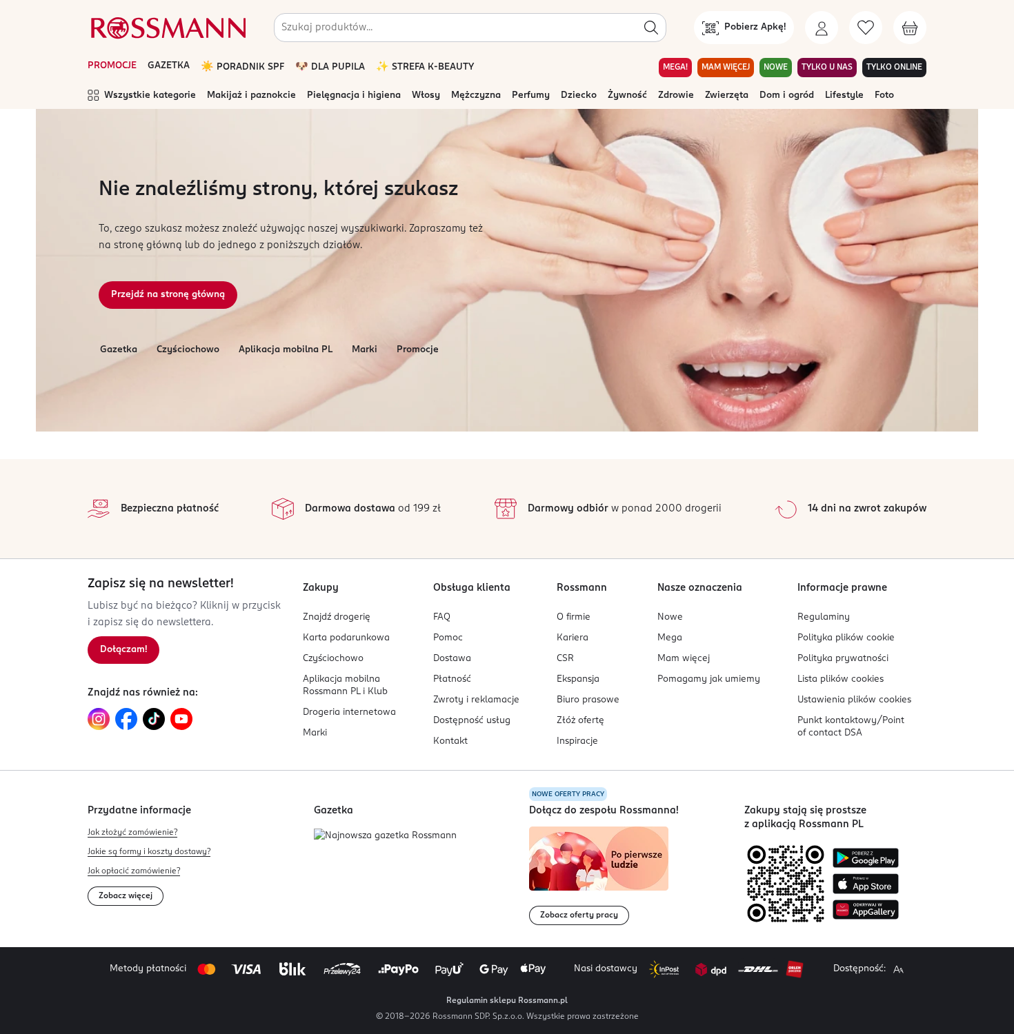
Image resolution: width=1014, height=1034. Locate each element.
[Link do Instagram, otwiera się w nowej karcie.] (99, 719)
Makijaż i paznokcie (251, 95)
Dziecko (579, 95)
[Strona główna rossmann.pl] (167, 28)
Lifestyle (844, 95)
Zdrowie (676, 95)
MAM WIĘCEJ (726, 67)
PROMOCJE (112, 65)
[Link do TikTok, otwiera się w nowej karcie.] (154, 719)
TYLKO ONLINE (894, 67)
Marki (364, 349)
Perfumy (531, 95)
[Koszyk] (909, 27)
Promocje (418, 349)
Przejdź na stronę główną (168, 294)
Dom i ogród (786, 95)
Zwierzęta (726, 95)
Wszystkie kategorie (150, 95)
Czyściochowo (188, 349)
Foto (884, 95)
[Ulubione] (865, 27)
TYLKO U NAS (827, 67)
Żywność (627, 95)
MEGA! (675, 67)
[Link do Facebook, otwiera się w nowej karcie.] (126, 719)
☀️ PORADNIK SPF (242, 67)
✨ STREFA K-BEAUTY (425, 67)
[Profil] (821, 27)
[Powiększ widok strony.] (898, 969)
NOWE (776, 67)
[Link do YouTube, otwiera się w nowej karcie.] (181, 719)
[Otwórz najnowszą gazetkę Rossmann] (385, 836)
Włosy (426, 95)
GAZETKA (169, 65)
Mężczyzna (476, 95)
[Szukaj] (651, 27)
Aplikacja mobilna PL (285, 349)
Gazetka (118, 349)
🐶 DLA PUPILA (330, 67)
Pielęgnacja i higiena (354, 95)
